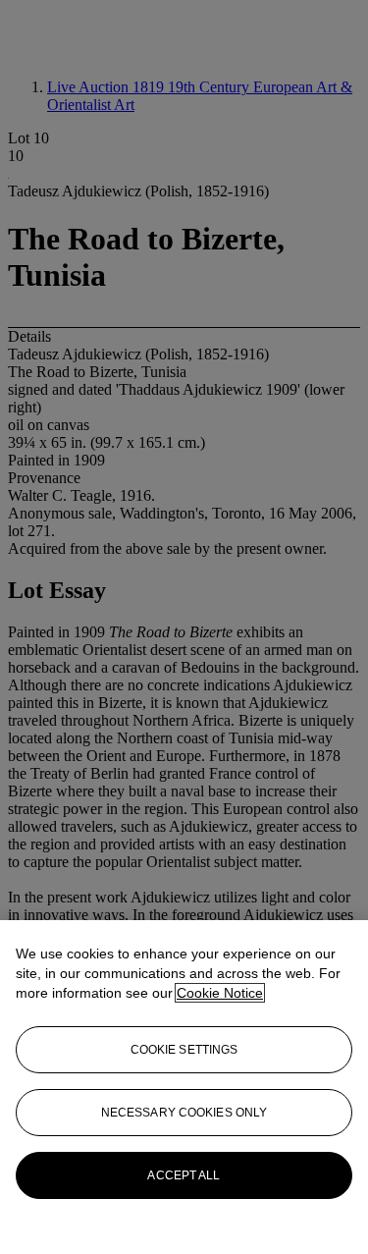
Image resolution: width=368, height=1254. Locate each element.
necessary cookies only (184, 1112)
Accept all (183, 1175)
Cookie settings (184, 1050)
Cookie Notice (220, 993)
